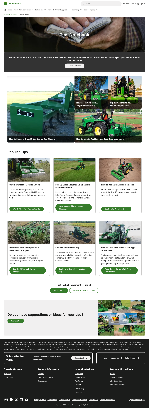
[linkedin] (21, 399)
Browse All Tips (74, 66)
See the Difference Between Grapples (24, 270)
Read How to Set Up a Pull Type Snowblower (118, 270)
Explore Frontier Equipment (84, 290)
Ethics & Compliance (45, 377)
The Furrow (79, 381)
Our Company (89, 10)
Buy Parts (7, 373)
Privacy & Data (40, 399)
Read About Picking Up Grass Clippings (71, 207)
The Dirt (78, 385)
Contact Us (15, 321)
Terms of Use (64, 399)
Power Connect (80, 392)
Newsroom (79, 373)
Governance (42, 381)
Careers (41, 373)
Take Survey (130, 358)
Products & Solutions (22, 10)
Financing (75, 10)
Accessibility (52, 399)
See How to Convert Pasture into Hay (72, 270)
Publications (13, 15)
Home (9, 10)
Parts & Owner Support (57, 10)
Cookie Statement (79, 399)
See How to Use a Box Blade (116, 209)
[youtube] (26, 399)
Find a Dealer (59, 290)
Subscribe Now (81, 358)
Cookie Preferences (107, 399)
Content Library (80, 377)
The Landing (79, 388)
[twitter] (16, 399)
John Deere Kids (116, 381)
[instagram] (6, 399)
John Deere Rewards (117, 385)
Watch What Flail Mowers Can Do (26, 209)
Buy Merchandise (116, 377)
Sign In (142, 4)
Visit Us (112, 373)
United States (136, 399)
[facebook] (11, 399)
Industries (39, 10)
